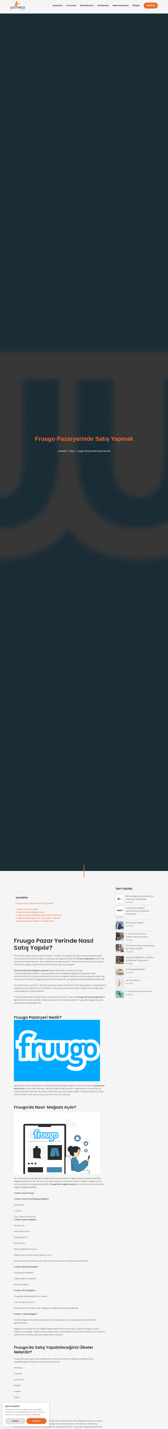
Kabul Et (36, 1421)
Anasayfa (57, 5)
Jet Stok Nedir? (133, 982)
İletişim (136, 5)
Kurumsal (71, 5)
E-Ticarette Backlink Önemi (139, 993)
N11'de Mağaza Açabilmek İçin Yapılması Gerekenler (140, 899)
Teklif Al (150, 5)
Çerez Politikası (32, 1414)
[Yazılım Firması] (17, 5)
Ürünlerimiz (103, 5)
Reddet (15, 1421)
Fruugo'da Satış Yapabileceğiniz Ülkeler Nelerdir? (39, 915)
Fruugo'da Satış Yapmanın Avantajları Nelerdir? (38, 918)
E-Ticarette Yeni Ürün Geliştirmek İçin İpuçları (137, 936)
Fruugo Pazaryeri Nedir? (27, 909)
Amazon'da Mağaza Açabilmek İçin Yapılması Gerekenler (132, 912)
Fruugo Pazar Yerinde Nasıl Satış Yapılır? (35, 903)
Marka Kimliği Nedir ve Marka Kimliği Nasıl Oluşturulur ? (139, 960)
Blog (72, 451)
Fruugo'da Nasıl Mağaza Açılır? (30, 912)
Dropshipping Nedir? (135, 970)
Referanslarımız (121, 5)
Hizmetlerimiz (87, 5)
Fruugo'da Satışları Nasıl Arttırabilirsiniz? (35, 921)
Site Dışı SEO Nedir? (135, 924)
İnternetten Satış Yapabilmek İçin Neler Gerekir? (140, 948)
